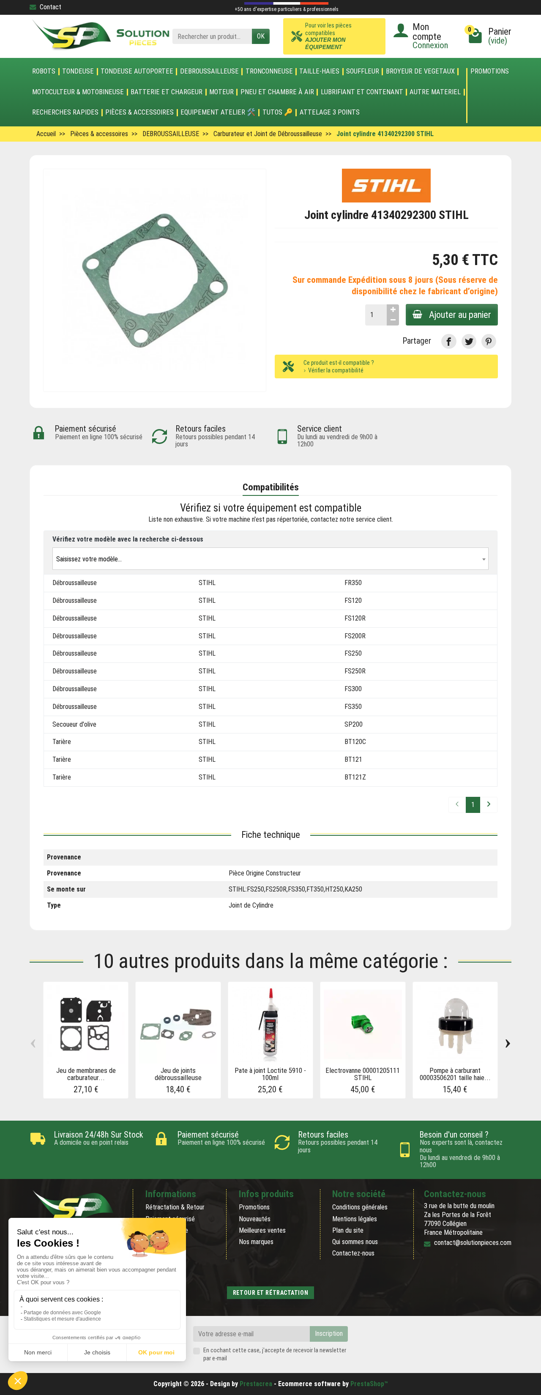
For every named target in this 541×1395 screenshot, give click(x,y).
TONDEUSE (78, 71)
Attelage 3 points (330, 112)
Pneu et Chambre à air (277, 92)
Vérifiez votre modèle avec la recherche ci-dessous (127, 539)
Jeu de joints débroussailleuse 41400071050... (178, 1077)
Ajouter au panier (460, 314)
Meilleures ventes (262, 1230)
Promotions (489, 71)
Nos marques (256, 1242)
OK (261, 36)
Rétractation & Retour (175, 1207)
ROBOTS (43, 71)
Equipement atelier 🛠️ (218, 112)
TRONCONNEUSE (269, 71)
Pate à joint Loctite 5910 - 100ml (270, 1074)
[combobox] (270, 558)
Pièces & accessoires (139, 112)
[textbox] (270, 559)
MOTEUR (221, 92)
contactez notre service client (351, 519)
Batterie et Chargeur (166, 92)
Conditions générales (360, 1207)
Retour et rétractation (270, 1292)
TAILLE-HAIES (319, 71)
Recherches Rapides (65, 112)
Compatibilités (271, 486)
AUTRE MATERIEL (435, 92)
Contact (50, 7)
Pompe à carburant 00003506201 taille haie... (455, 1074)
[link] (448, 341)
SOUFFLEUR (362, 71)
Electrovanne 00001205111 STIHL (362, 1074)
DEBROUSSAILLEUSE (209, 71)
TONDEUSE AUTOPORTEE (137, 71)
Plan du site (347, 1230)
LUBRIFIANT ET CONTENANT (362, 92)
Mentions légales (354, 1219)
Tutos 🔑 (277, 112)
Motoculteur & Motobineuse (78, 92)
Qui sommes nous (355, 1242)
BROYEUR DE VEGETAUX (420, 71)
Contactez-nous (353, 1253)
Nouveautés (254, 1219)
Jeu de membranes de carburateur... (86, 1074)
